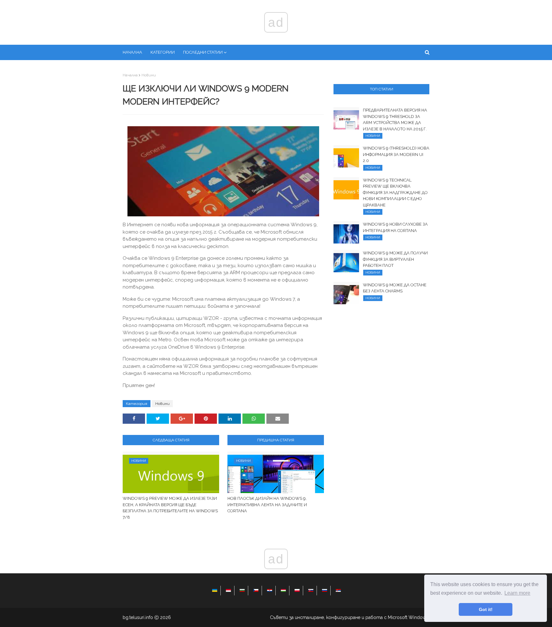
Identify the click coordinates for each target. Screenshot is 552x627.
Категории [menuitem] (162, 52)
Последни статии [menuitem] (203, 52)
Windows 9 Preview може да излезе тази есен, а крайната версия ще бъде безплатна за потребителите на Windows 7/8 (170, 508)
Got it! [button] (486, 609)
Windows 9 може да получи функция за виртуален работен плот (395, 259)
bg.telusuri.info (138, 617)
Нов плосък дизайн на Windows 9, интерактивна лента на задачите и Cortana (267, 504)
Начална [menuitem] (132, 52)
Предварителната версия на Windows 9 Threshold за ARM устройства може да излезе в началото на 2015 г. (395, 119)
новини (149, 75)
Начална (130, 75)
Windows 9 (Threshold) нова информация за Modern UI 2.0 (396, 154)
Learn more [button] (517, 593)
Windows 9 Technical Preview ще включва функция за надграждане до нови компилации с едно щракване (395, 192)
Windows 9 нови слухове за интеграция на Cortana (395, 227)
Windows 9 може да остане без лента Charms (394, 288)
